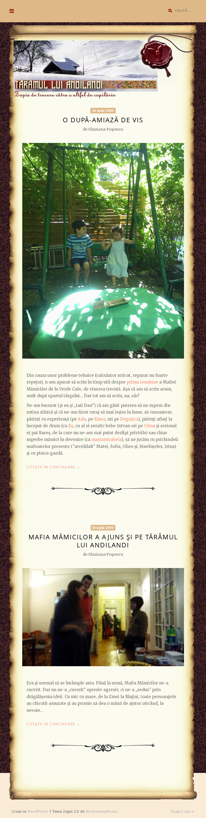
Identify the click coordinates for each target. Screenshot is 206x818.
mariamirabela (106, 439)
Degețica (129, 419)
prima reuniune (142, 382)
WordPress (38, 811)
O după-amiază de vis (103, 119)
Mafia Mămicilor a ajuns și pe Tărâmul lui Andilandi (103, 540)
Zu (70, 425)
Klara (99, 419)
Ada (82, 419)
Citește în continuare (53, 467)
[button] (101, 62)
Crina (149, 425)
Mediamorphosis (101, 811)
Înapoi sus (181, 811)
